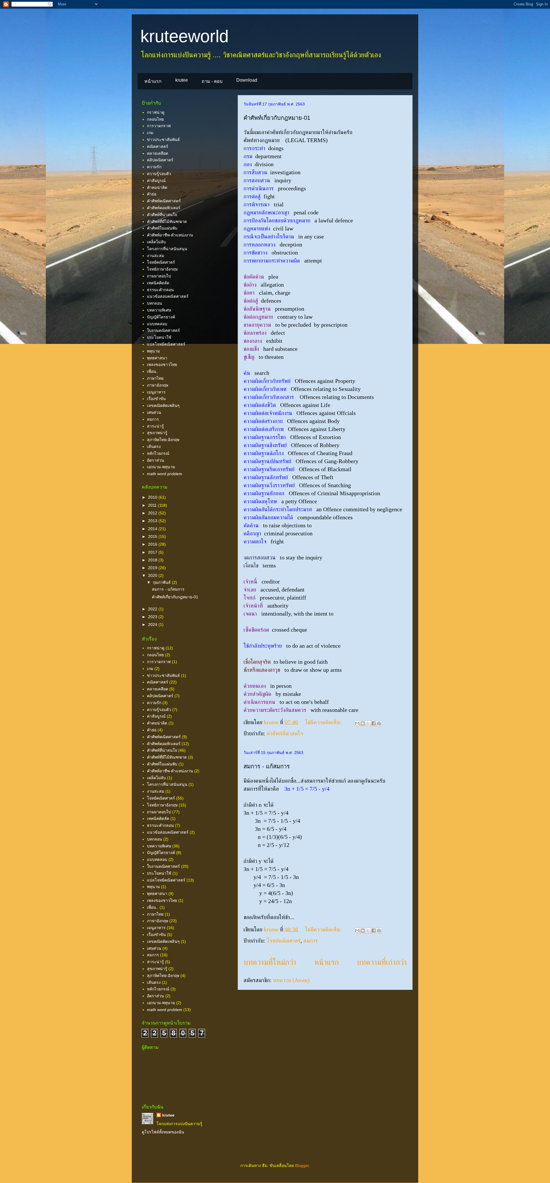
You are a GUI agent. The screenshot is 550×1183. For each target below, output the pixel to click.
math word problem (164, 473)
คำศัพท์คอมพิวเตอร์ (163, 207)
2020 (153, 575)
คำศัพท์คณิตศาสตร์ (164, 201)
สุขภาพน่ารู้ (157, 432)
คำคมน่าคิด (157, 187)
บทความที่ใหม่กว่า (269, 962)
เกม (150, 132)
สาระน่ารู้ (155, 426)
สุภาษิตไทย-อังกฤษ (163, 439)
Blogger (302, 1165)
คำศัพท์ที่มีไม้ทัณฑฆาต (167, 221)
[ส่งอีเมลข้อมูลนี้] (357, 723)
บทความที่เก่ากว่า (382, 962)
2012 (153, 513)
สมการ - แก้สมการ (266, 766)
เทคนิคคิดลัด (158, 283)
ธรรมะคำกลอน (160, 289)
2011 (153, 505)
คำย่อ (151, 194)
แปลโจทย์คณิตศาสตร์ (166, 344)
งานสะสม (155, 255)
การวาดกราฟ (159, 126)
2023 (153, 616)
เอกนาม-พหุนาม (161, 467)
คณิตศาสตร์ (157, 146)
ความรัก (154, 166)
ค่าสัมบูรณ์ (156, 180)
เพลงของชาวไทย (162, 364)
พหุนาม (153, 351)
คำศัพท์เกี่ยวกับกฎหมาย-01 (276, 118)
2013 (153, 520)
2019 (153, 567)
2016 (153, 544)
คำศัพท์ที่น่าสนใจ (285, 733)
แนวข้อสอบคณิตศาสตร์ (167, 296)
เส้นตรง (154, 446)
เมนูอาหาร (156, 392)
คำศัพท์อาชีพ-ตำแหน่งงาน (170, 235)
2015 (153, 536)
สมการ (310, 940)
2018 (153, 560)
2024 (153, 624)
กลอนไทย (155, 119)
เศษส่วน (154, 412)
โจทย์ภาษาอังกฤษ (162, 269)
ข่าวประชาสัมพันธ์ (163, 139)
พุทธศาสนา (157, 358)
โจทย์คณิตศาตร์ (283, 940)
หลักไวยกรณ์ (158, 453)
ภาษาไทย (155, 378)
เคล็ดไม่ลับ (156, 242)
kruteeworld (184, 36)
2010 (153, 497)
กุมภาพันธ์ (162, 582)
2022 (153, 609)
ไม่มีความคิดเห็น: (324, 722)
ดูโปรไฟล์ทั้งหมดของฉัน (163, 1132)
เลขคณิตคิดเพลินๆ (163, 405)
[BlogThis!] (363, 723)
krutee (181, 80)
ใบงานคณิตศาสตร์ (163, 330)
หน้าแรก (153, 81)
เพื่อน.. (152, 371)
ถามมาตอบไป (159, 276)
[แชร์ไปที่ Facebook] (373, 723)
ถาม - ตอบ (212, 81)
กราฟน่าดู (155, 112)
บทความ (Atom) (291, 980)
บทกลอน (154, 303)
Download (246, 80)
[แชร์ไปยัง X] (368, 723)
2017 (153, 552)
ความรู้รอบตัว (159, 173)
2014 (153, 528)
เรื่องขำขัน (156, 398)
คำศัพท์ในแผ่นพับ (162, 228)
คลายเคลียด (157, 153)
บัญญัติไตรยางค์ (161, 317)
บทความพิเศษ (159, 310)
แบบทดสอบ (157, 324)
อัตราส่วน (155, 460)
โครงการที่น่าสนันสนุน (167, 248)
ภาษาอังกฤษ (157, 385)
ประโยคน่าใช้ (159, 337)
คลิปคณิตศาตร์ (160, 160)
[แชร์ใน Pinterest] (379, 723)
